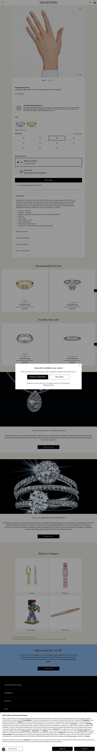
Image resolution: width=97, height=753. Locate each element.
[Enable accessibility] (3, 749)
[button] (79, 365)
